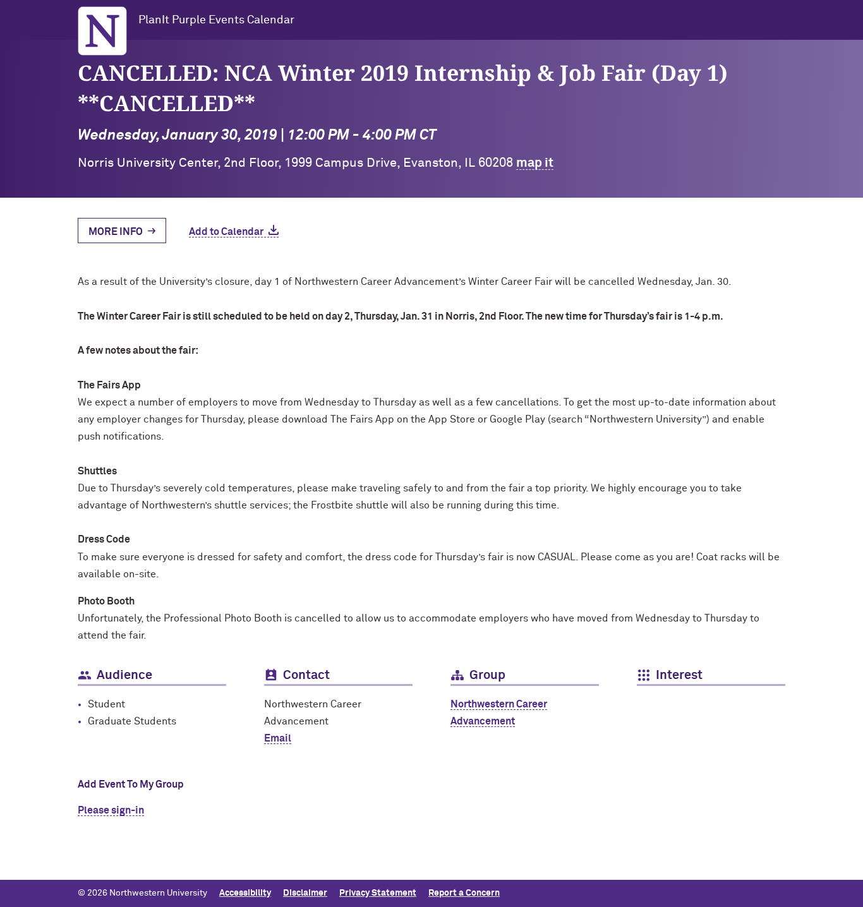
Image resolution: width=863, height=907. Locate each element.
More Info (115, 232)
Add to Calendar (226, 232)
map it (534, 163)
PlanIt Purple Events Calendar (216, 20)
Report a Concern (464, 893)
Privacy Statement (377, 893)
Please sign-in (111, 810)
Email (277, 738)
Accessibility (245, 893)
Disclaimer (305, 893)
